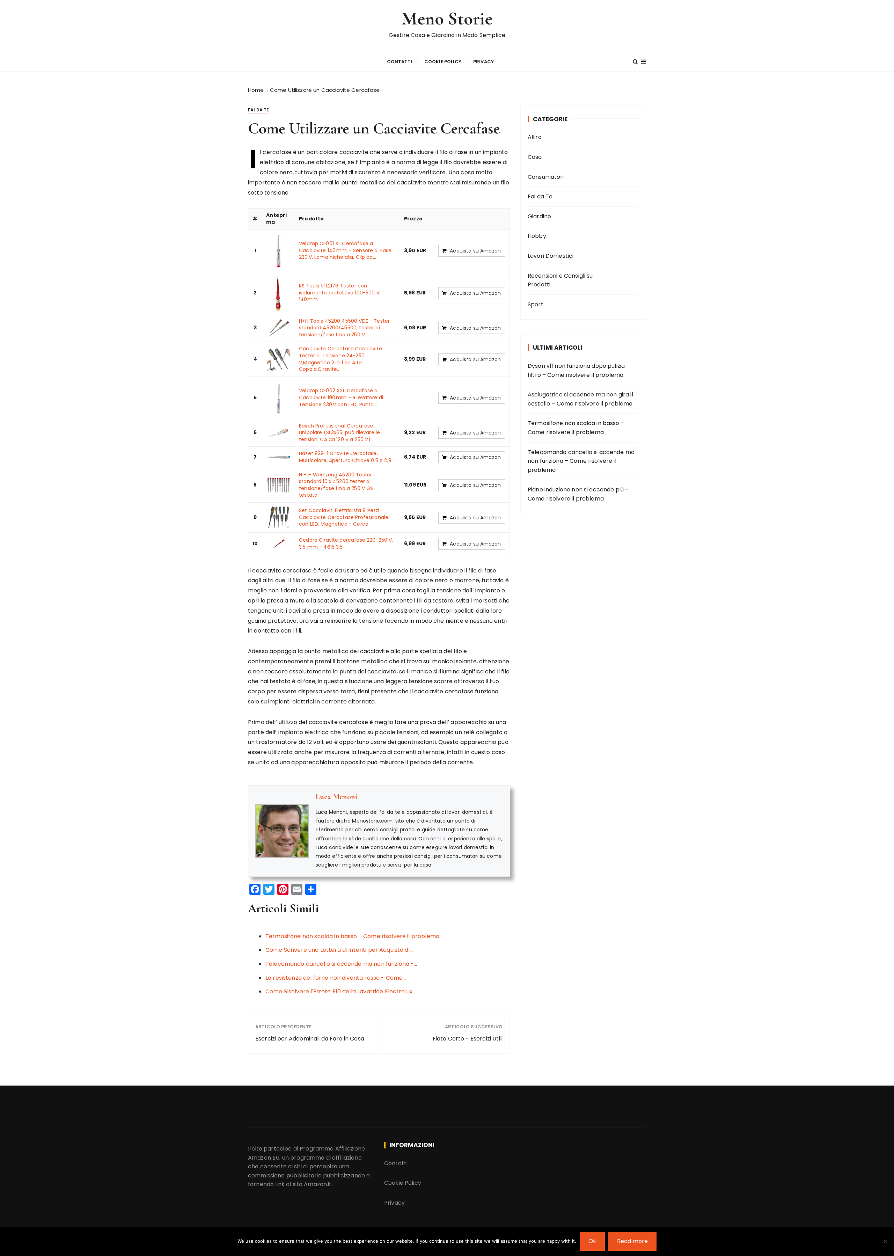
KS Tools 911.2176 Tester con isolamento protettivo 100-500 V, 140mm (340, 292)
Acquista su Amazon (475, 250)
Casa (535, 157)
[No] (885, 1241)
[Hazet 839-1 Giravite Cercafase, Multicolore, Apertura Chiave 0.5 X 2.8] (278, 457)
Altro (535, 137)
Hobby (537, 236)
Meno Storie (447, 19)
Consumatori (546, 177)
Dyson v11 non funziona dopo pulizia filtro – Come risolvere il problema (576, 370)
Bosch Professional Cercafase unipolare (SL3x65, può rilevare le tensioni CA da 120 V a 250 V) (339, 432)
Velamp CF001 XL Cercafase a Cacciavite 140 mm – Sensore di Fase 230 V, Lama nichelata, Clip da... (345, 250)
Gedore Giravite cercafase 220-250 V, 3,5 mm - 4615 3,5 (346, 543)
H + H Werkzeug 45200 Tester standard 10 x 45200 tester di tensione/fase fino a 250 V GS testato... (336, 485)
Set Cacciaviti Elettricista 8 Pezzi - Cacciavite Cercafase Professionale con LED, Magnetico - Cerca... (343, 517)
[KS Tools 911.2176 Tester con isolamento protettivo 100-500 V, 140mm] (278, 293)
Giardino (539, 216)
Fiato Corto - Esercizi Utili (468, 1039)
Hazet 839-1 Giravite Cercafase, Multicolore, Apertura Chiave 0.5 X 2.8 (345, 457)
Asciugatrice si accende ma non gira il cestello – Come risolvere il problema (580, 399)
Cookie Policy (442, 61)
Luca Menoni (336, 796)
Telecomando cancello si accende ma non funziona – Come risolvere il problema (581, 461)
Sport (535, 304)
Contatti (399, 61)
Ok (592, 1241)
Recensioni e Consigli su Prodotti (560, 280)
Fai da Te (258, 110)
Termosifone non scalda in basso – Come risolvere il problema (576, 427)
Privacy (483, 61)
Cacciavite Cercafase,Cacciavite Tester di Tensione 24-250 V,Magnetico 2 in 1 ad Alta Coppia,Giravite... (340, 359)
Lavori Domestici (550, 256)
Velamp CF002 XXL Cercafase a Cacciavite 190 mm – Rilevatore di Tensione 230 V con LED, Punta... (341, 397)
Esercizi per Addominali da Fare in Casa (309, 1039)
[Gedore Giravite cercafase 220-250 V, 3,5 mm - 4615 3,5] (278, 543)
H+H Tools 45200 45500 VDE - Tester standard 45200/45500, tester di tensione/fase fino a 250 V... (344, 327)
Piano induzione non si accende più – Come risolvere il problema (578, 494)
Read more (632, 1241)
